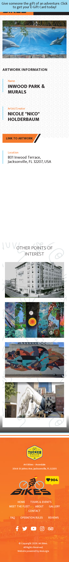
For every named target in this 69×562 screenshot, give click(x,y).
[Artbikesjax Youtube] (33, 529)
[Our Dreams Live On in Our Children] (34, 344)
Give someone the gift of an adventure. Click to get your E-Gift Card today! (34, 5)
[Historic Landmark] (34, 264)
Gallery (54, 506)
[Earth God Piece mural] (34, 304)
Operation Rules (31, 517)
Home (21, 502)
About (39, 506)
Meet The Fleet (19, 506)
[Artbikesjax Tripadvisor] (51, 529)
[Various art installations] (34, 384)
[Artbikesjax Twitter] (24, 529)
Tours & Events (40, 502)
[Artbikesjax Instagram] (42, 529)
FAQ (12, 517)
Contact (34, 511)
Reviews (53, 517)
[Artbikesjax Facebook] (17, 529)
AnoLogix (44, 551)
